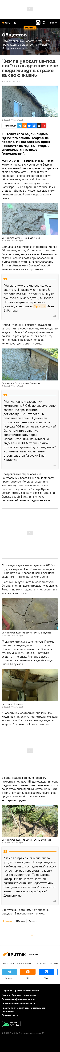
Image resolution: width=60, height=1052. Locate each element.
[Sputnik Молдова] (10, 24)
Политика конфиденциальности (18, 999)
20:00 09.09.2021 (11, 81)
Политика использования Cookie (19, 1003)
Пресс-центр (29, 994)
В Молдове (20, 921)
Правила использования (26, 990)
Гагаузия (32, 921)
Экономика (24, 963)
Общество (7, 921)
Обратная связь (10, 1015)
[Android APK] (11, 1024)
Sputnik (39, 306)
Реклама (6, 994)
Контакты (16, 994)
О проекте (7, 990)
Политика (8, 963)
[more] (55, 316)
